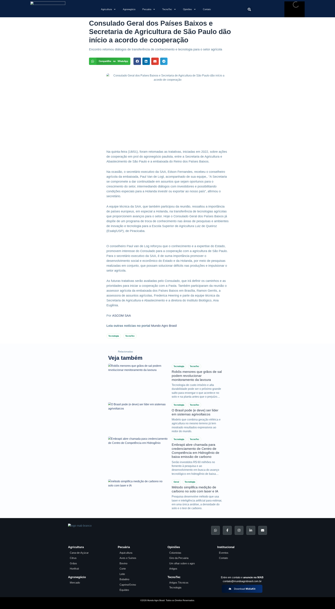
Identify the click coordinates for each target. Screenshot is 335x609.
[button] (249, 9)
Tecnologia (113, 336)
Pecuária (146, 9)
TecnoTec (167, 9)
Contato (207, 9)
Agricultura (106, 9)
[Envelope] (262, 530)
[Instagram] (239, 530)
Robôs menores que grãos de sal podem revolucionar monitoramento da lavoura (197, 376)
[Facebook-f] (227, 530)
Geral (176, 482)
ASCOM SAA (121, 315)
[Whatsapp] (215, 530)
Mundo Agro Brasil (164, 325)
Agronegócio (129, 9)
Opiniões (187, 9)
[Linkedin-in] (250, 530)
